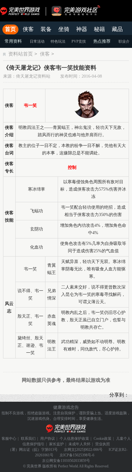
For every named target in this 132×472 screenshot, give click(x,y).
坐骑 (63, 29)
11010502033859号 (75, 460)
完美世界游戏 (21, 10)
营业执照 (102, 444)
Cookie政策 (102, 438)
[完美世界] (66, 428)
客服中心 (9, 438)
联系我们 (28, 438)
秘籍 (99, 29)
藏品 (117, 29)
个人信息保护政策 (74, 438)
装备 (46, 29)
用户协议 (47, 438)
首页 (10, 29)
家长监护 (56, 444)
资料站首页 (20, 53)
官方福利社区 (81, 10)
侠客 (28, 29)
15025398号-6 (83, 455)
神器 (81, 29)
